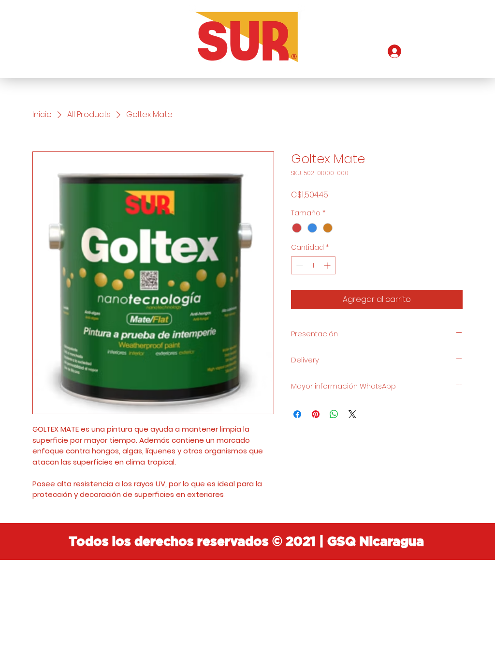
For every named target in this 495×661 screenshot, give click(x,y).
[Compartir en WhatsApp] (334, 414)
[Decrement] (298, 265)
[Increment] (328, 265)
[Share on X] (352, 414)
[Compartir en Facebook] (297, 414)
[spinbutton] (313, 265)
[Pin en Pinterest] (315, 414)
